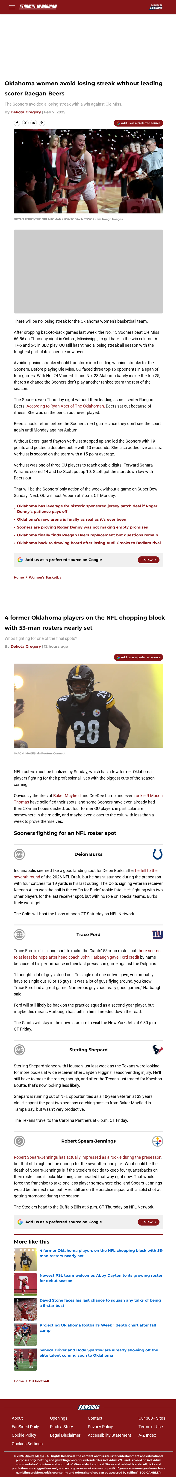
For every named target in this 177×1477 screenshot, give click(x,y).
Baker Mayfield (67, 795)
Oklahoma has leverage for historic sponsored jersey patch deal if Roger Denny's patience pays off (87, 509)
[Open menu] (12, 7)
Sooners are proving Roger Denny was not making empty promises (82, 527)
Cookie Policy (24, 1435)
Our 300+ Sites (152, 1418)
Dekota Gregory (26, 112)
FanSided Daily (25, 1426)
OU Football (39, 1381)
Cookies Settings (27, 1443)
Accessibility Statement (109, 1435)
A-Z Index (147, 1435)
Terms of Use (151, 1426)
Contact (95, 1418)
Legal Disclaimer (65, 1435)
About (17, 1418)
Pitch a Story (61, 1426)
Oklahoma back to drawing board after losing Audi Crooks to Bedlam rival (89, 543)
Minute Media (34, 1456)
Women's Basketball (46, 577)
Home (19, 577)
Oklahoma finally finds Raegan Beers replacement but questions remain (87, 535)
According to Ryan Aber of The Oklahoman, (66, 406)
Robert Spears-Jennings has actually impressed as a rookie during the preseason (87, 1157)
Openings (58, 1418)
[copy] (42, 123)
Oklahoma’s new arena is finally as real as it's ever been (71, 519)
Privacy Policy (100, 1426)
